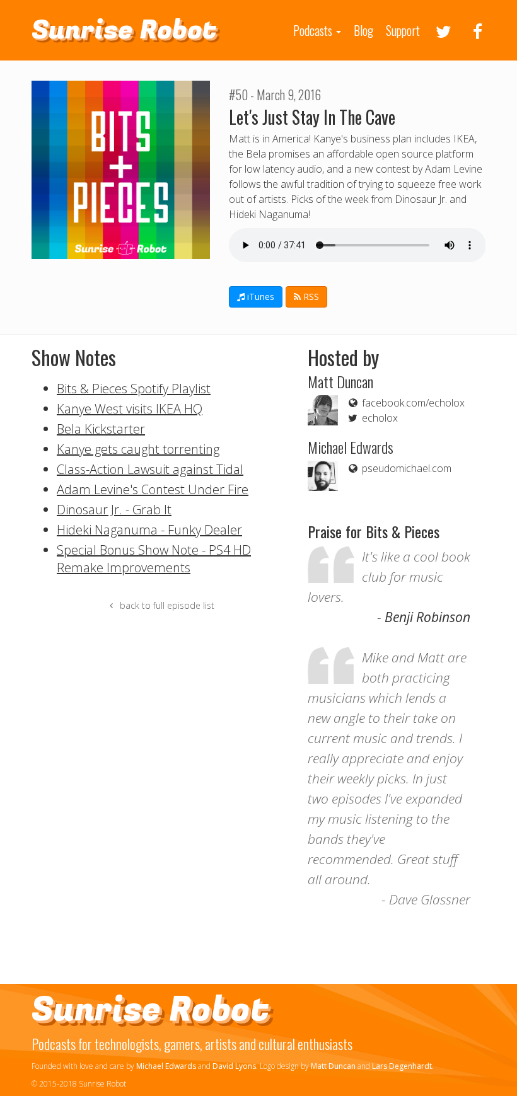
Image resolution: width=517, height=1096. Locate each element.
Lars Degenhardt (402, 1066)
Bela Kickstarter (101, 428)
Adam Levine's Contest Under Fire (152, 489)
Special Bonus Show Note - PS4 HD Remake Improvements (154, 558)
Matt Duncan (333, 1066)
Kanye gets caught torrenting (138, 449)
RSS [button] (310, 297)
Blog (363, 30)
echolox (378, 418)
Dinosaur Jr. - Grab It (114, 509)
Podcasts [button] (314, 30)
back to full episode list (165, 605)
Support (403, 30)
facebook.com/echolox (412, 403)
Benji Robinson (427, 617)
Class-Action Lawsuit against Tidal (150, 469)
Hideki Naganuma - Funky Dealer (149, 529)
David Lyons (234, 1066)
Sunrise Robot (124, 30)
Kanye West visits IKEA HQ (129, 408)
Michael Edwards (166, 1066)
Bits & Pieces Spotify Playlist (134, 388)
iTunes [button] (259, 297)
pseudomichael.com (405, 468)
